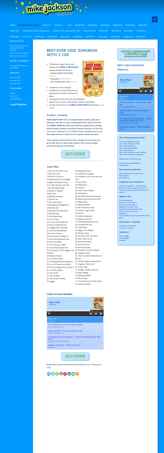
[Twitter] (53, 374)
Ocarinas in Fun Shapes (128, 226)
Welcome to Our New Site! (18, 56)
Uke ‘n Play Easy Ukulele (128, 148)
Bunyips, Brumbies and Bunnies (131, 209)
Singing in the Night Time (128, 207)
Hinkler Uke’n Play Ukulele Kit (130, 159)
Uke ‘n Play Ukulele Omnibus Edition (132, 152)
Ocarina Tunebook (126, 228)
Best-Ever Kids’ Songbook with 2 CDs (133, 188)
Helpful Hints (89, 31)
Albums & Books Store (28, 25)
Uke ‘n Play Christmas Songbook (131, 154)
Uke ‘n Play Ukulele (126, 150)
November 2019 (15, 77)
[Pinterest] (65, 374)
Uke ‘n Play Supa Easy (127, 146)
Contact (58, 25)
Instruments (14, 96)
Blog (70, 25)
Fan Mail (122, 240)
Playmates (123, 213)
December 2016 (15, 80)
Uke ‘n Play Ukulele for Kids (129, 144)
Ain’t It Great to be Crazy (128, 211)
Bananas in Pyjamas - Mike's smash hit (64, 346)
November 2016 (15, 83)
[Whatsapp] (57, 374)
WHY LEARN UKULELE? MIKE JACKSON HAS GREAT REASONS (19, 48)
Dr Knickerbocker (125, 200)
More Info (80, 25)
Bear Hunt (52, 319)
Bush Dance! (124, 176)
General (12, 93)
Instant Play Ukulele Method (66, 31)
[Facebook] (49, 374)
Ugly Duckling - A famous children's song (65, 332)
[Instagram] (61, 374)
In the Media (124, 238)
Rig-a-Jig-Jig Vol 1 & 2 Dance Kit (131, 173)
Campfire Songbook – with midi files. (132, 186)
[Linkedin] (69, 374)
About (46, 25)
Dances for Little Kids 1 (128, 202)
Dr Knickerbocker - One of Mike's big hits (65, 325)
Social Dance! (124, 178)
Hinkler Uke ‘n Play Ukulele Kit (36, 31)
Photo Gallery (124, 236)
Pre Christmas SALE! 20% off (19, 53)
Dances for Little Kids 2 (128, 205)
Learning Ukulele (15, 99)
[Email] (73, 374)
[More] (77, 374)
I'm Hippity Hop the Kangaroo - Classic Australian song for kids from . (74, 339)
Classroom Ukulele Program (129, 141)
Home (12, 25)
